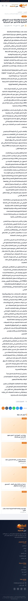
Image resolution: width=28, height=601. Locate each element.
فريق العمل (23, 569)
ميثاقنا (24, 567)
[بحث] (6, 5)
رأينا (25, 551)
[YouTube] (18, 589)
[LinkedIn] (10, 408)
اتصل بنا (24, 574)
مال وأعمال (23, 553)
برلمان (24, 548)
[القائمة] (2, 5)
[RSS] (14, 589)
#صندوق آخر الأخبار (20, 401)
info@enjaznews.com (19, 583)
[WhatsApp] (13, 408)
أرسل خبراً (24, 572)
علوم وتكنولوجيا (22, 556)
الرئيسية (25, 12)
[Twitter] (17, 408)
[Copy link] (3, 408)
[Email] (6, 408)
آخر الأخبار (20, 12)
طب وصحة (23, 558)
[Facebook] (21, 408)
